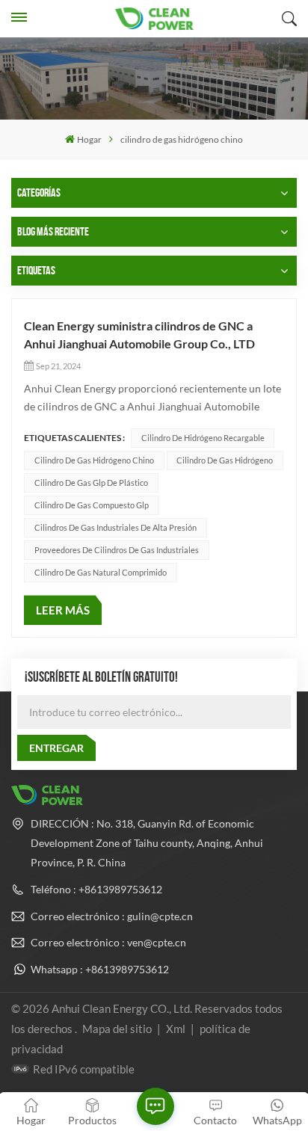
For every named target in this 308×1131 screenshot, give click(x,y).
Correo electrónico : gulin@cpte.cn (112, 916)
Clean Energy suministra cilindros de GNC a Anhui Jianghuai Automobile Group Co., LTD (139, 334)
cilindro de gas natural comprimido (100, 572)
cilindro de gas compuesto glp (91, 505)
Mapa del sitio (118, 1028)
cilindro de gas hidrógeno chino (94, 460)
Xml (175, 1028)
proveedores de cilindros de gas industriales (116, 550)
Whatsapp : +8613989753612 (100, 969)
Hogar (89, 139)
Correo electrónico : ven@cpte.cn (108, 942)
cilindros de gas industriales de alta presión (115, 527)
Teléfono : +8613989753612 (96, 889)
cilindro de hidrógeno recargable (203, 438)
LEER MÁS (63, 610)
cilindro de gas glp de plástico (91, 482)
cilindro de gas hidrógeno (224, 460)
